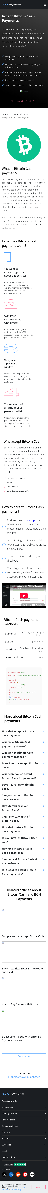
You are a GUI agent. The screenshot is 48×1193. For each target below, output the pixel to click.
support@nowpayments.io (24, 1077)
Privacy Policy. (16, 1190)
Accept (38, 1187)
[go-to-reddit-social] (18, 1174)
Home (5, 114)
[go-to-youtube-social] (25, 1174)
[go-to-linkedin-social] (11, 1174)
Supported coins (20, 114)
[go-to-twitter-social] (4, 1174)
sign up (31, 520)
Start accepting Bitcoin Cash (24, 101)
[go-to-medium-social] (32, 1174)
